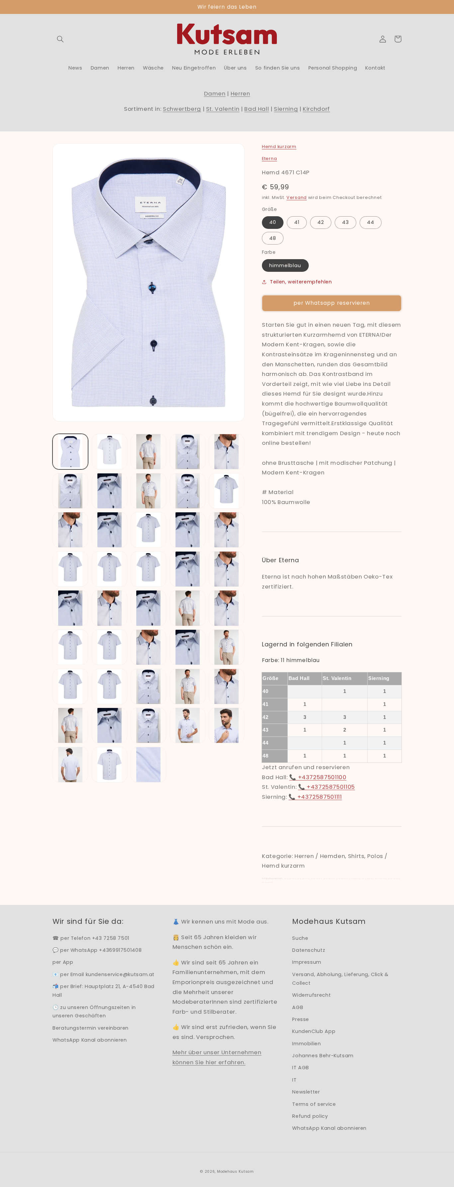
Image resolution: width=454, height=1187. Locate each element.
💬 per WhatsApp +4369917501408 (97, 950)
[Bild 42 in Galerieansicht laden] (109, 764)
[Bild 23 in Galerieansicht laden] (148, 608)
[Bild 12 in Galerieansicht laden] (109, 530)
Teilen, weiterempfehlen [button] (301, 281)
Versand (296, 197)
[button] (60, 39)
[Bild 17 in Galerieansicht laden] (109, 569)
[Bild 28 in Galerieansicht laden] (148, 647)
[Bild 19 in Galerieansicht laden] (187, 569)
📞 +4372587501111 (315, 797)
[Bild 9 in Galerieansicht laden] (187, 491)
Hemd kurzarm (279, 146)
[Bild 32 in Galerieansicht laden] (109, 686)
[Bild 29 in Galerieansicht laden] (187, 647)
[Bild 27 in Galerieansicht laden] (109, 647)
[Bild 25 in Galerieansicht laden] (226, 608)
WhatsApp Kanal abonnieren (90, 1040)
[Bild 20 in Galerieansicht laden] (226, 569)
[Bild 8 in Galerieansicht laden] (148, 491)
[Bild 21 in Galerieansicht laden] (70, 608)
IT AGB (300, 1067)
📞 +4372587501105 (326, 787)
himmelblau (285, 265)
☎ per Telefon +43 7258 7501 (91, 938)
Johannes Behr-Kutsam (323, 1055)
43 (345, 222)
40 (272, 222)
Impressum (306, 962)
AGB (297, 1007)
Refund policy (310, 1116)
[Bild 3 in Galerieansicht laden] (148, 451)
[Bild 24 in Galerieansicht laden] (187, 608)
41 (296, 222)
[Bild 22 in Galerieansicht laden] (109, 608)
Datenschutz (308, 950)
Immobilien (306, 1043)
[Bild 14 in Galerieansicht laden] (187, 530)
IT (294, 1080)
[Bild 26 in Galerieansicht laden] (70, 647)
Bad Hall (256, 109)
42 (320, 222)
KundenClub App (313, 1031)
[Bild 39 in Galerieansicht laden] (187, 725)
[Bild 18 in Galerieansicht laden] (148, 569)
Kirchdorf (316, 109)
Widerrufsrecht (311, 995)
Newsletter (306, 1092)
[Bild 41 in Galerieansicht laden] (70, 764)
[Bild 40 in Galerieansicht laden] (226, 725)
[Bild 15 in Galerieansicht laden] (226, 530)
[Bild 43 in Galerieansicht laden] (148, 764)
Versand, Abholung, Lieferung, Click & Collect (340, 978)
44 (370, 222)
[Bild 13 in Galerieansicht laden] (148, 530)
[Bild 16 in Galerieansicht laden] (70, 569)
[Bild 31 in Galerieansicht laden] (70, 686)
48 (272, 238)
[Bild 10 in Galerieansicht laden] (226, 491)
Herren (240, 93)
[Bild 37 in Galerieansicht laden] (109, 725)
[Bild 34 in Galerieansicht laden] (187, 686)
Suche (300, 938)
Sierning (286, 109)
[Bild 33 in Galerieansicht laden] (148, 686)
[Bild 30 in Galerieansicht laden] (226, 647)
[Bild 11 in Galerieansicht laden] (70, 530)
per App (63, 962)
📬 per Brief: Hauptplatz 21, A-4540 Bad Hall (104, 990)
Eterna (269, 158)
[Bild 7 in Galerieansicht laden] (109, 491)
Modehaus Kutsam (235, 1171)
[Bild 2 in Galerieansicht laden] (109, 451)
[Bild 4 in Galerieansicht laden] (187, 451)
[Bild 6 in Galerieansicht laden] (70, 491)
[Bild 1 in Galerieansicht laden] (70, 451)
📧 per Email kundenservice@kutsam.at (104, 974)
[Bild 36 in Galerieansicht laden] (70, 725)
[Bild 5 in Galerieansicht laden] (226, 451)
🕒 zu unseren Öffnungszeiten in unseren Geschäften (94, 1011)
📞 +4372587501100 (317, 777)
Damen (215, 93)
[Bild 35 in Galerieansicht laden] (226, 686)
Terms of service (314, 1104)
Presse (300, 1019)
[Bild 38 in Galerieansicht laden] (148, 725)
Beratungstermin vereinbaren (91, 1028)
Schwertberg (182, 109)
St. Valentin (223, 109)
